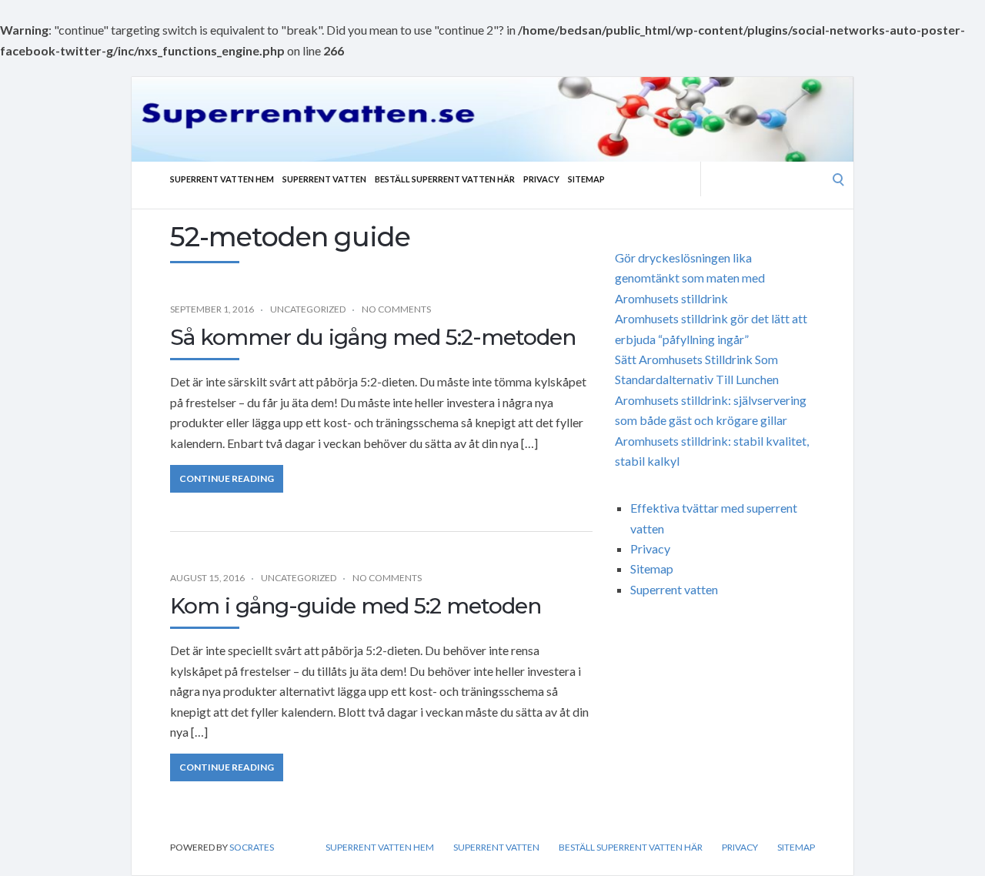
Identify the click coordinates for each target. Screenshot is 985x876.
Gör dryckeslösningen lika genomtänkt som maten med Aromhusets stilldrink (690, 278)
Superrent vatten (324, 179)
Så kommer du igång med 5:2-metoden (373, 337)
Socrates (251, 847)
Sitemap (586, 179)
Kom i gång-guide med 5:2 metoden (355, 606)
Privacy (541, 179)
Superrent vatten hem (222, 179)
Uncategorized (308, 309)
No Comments (396, 309)
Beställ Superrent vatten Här (445, 179)
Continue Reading (226, 478)
